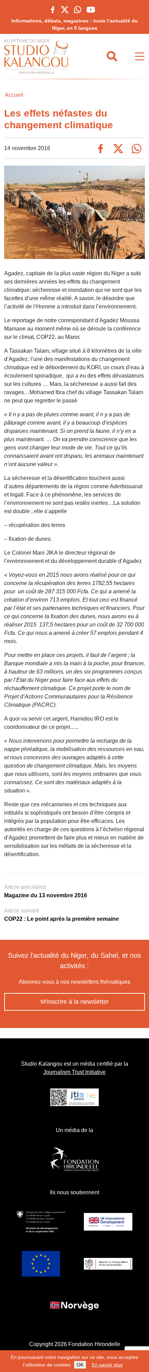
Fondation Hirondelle (94, 1344)
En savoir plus (107, 1365)
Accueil (14, 95)
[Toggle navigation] (139, 56)
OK (80, 1365)
